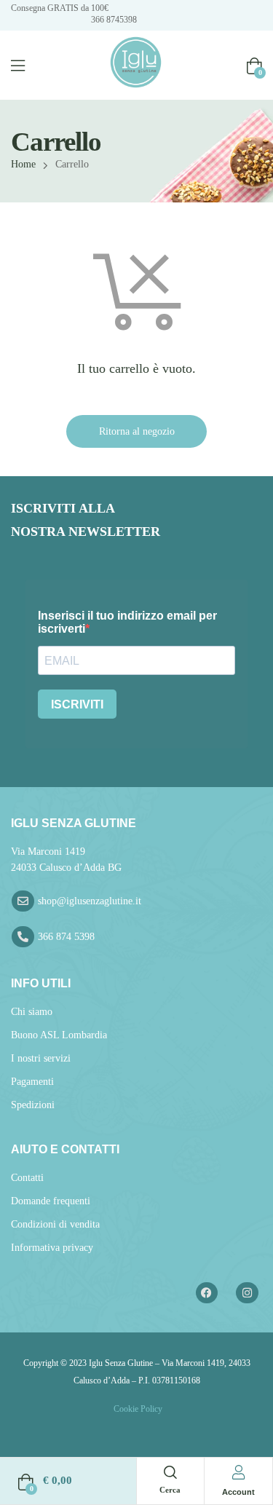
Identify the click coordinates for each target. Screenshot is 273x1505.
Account (238, 1492)
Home (23, 164)
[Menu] (18, 66)
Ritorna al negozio (137, 431)
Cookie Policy (136, 1409)
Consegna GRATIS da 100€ (59, 8)
